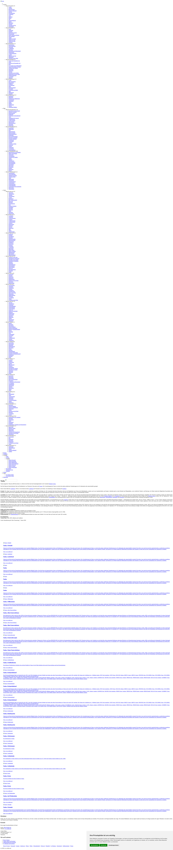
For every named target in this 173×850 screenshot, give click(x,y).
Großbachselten (12, 220)
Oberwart (11, 268)
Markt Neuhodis (12, 251)
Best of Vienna (6, 840)
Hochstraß (11, 124)
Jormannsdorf (11, 231)
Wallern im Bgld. (12, 38)
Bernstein (11, 202)
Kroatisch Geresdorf (13, 137)
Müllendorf (11, 57)
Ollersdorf (11, 372)
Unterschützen (12, 308)
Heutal (10, 349)
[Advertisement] (86, 531)
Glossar (7, 457)
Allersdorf (11, 192)
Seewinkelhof (12, 36)
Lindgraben (11, 147)
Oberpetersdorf (12, 162)
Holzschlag (11, 228)
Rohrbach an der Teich (13, 280)
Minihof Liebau (12, 428)
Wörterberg (11, 402)
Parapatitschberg (12, 269)
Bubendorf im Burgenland (14, 110)
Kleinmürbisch (12, 351)
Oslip (10, 62)
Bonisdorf (11, 405)
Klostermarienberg (13, 134)
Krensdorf (11, 88)
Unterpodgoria (12, 307)
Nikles (31, 846)
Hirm (10, 86)
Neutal (10, 158)
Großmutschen (12, 119)
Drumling (11, 208)
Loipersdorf (11, 247)
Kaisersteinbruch (12, 20)
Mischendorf (11, 253)
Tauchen (10, 302)
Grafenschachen (12, 218)
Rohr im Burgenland (13, 379)
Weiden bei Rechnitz (13, 311)
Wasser (4, 472)
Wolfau (10, 318)
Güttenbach (11, 340)
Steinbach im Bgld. (13, 175)
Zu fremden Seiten (10, 476)
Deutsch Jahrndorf (12, 10)
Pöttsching (11, 97)
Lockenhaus (11, 148)
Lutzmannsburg (12, 150)
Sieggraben (11, 101)
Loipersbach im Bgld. (13, 90)
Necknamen (8, 468)
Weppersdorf (11, 189)
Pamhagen (11, 30)
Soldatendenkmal (14, 514)
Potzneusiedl (11, 34)
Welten (10, 449)
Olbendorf (11, 371)
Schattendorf (11, 99)
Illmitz (10, 18)
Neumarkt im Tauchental (14, 258)
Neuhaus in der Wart (13, 257)
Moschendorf (11, 364)
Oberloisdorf (11, 161)
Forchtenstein (11, 85)
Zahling (10, 451)
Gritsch (10, 414)
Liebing (10, 146)
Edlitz (10, 211)
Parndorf (10, 31)
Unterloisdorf (11, 182)
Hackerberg (11, 342)
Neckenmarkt (11, 156)
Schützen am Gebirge (13, 68)
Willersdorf (11, 317)
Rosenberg (11, 380)
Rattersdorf (11, 169)
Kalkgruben (11, 129)
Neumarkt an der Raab (13, 433)
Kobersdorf (11, 135)
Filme (7, 456)
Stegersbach (11, 385)
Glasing (10, 336)
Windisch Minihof (12, 450)
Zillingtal (11, 77)
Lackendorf (11, 141)
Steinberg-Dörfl (12, 176)
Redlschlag (11, 276)
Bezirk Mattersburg (13, 462)
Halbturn (10, 16)
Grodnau (10, 219)
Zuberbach (11, 320)
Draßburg (11, 84)
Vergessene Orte (9, 469)
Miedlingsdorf (12, 252)
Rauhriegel (11, 274)
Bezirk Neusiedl (12, 460)
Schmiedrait (11, 287)
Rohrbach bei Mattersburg (14, 98)
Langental (11, 145)
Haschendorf (11, 121)
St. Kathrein (11, 297)
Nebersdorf (11, 154)
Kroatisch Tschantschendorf (15, 353)
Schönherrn (11, 290)
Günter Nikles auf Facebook (9, 841)
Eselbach (64, 488)
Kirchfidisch (11, 236)
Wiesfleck (11, 316)
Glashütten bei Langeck (14, 118)
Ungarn (40, 486)
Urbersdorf (11, 399)
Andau (10, 7)
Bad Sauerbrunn (12, 81)
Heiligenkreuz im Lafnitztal (14, 417)
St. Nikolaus (11, 383)
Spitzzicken (11, 294)
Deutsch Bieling (12, 327)
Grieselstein (11, 413)
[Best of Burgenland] (2, 1)
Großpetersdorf (12, 222)
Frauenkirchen (12, 13)
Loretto (10, 54)
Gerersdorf (11, 335)
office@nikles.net (7, 827)
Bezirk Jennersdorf (13, 467)
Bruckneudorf (12, 9)
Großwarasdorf (12, 120)
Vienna (71, 846)
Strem (10, 390)
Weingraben (11, 187)
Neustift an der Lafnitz (13, 259)
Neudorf (10, 24)
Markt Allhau (11, 250)
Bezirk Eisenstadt (12, 461)
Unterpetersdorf (12, 184)
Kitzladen (11, 237)
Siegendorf (11, 69)
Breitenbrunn (11, 45)
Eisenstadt (11, 47)
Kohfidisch (11, 242)
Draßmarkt (11, 114)
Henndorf (11, 418)
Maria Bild (11, 427)
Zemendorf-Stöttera (13, 107)
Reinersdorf (11, 378)
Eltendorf (11, 412)
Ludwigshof (11, 362)
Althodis (10, 195)
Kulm (10, 357)
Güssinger (66, 499)
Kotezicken (11, 244)
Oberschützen (12, 267)
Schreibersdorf (12, 291)
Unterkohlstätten (12, 306)
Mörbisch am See (12, 56)
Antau (10, 80)
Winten (10, 401)
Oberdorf (11, 262)
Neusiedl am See (12, 25)
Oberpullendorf (12, 163)
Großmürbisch (12, 338)
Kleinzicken (11, 241)
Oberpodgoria (12, 266)
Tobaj (10, 395)
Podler (10, 272)
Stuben (10, 298)
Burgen (4, 452)
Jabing (10, 230)
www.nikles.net (7, 828)
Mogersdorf (11, 429)
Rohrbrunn (11, 439)
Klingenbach (11, 52)
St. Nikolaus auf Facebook (9, 843)
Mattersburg (11, 92)
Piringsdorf (11, 167)
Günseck (10, 223)
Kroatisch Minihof (12, 139)
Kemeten (11, 235)
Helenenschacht (12, 123)
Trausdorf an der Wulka (14, 73)
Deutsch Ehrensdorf (13, 328)
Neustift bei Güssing (13, 369)
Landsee (10, 142)
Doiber (10, 410)
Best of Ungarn (6, 846)
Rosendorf (11, 440)
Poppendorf (11, 436)
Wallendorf (11, 446)
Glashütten (11, 215)
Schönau (10, 289)
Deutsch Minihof (12, 406)
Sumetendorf (11, 394)
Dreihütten (11, 207)
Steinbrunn (11, 70)
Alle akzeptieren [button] (94, 845)
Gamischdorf (11, 334)
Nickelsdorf (11, 26)
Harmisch (11, 225)
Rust (10, 64)
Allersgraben (11, 193)
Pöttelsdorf (11, 96)
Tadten (10, 37)
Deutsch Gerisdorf (12, 112)
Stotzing (10, 71)
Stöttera (10, 103)
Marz (10, 91)
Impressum (5, 477)
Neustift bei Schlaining (13, 261)
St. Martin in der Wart (13, 300)
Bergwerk (11, 201)
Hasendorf (11, 345)
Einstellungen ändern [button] (114, 845)
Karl (10, 130)
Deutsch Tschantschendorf (14, 329)
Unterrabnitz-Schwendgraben (15, 186)
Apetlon (10, 8)
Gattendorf (11, 14)
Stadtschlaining (12, 295)
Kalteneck (11, 234)
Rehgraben (11, 377)
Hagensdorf (11, 344)
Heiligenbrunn (12, 346)
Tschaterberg (11, 303)
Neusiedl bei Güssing (13, 368)
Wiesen (10, 106)
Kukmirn (11, 356)
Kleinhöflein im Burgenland (15, 51)
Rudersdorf (11, 441)
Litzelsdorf (11, 246)
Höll (10, 229)
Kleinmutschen (12, 131)
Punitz (10, 373)
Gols (10, 15)
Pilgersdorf (11, 165)
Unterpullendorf (12, 185)
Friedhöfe (5, 454)
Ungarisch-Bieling (12, 400)
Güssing (10, 339)
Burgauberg (11, 325)
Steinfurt (10, 386)
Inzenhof (10, 350)
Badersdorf (11, 198)
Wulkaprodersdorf (12, 75)
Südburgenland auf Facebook (9, 842)
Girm (10, 117)
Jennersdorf (11, 419)
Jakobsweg (22, 846)
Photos (27, 846)
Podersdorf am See (13, 32)
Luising (10, 363)
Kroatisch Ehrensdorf (13, 352)
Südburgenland (66, 846)
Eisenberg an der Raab (13, 411)
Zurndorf (11, 42)
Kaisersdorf (11, 128)
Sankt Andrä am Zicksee (14, 35)
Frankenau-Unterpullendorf (14, 115)
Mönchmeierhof (12, 255)
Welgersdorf (11, 314)
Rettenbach (11, 278)
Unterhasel (11, 305)
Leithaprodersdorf (12, 53)
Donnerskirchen (12, 46)
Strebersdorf (11, 179)
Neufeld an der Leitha (13, 58)
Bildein (10, 323)
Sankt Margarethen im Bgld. (15, 66)
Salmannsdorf (12, 173)
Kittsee (10, 21)
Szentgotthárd (52, 497)
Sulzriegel (11, 296)
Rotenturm (11, 281)
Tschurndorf (11, 180)
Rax (9, 438)
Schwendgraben (12, 174)
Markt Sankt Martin (13, 153)
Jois (9, 19)
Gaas (10, 333)
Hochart (10, 226)
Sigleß (10, 102)
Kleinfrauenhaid (12, 87)
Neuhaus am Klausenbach (14, 432)
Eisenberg (11, 212)
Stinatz (10, 389)
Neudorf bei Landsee (13, 157)
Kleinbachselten (12, 239)
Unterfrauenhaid (12, 181)
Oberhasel (11, 263)
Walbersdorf (11, 104)
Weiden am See (12, 40)
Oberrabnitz (11, 164)
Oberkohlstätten (12, 264)
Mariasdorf (11, 248)
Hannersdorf (11, 224)
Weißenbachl (11, 313)
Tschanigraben (12, 396)
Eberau (10, 330)
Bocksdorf (11, 324)
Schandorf (11, 286)
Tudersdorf (11, 397)
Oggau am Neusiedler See (14, 60)
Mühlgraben (11, 430)
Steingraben (11, 388)
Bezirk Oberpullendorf (13, 463)
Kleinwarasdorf (12, 132)
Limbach (10, 361)
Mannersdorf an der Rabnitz (15, 152)
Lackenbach (11, 140)
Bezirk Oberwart (12, 465)
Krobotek (11, 423)
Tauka (10, 444)
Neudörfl (11, 93)
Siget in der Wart (12, 292)
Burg (10, 204)
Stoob (10, 178)
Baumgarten (11, 82)
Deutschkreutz (12, 113)
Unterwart (11, 309)
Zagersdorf (11, 76)
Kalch (10, 421)
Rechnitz (10, 275)
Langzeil (10, 360)
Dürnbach (11, 209)
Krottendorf (11, 355)
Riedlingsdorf (11, 279)
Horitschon (11, 125)
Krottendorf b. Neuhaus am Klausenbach (17, 424)
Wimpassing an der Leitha (14, 74)
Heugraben (11, 347)
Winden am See (12, 41)
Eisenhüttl (11, 331)
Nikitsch (10, 159)
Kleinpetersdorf (12, 240)
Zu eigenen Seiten (10, 474)
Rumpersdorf (11, 283)
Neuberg (10, 366)
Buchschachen (12, 203)
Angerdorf (117, 496)
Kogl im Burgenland (13, 136)
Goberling (11, 217)
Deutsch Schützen (12, 206)
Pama (10, 29)
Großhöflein (11, 48)
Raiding (10, 168)
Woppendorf (11, 319)
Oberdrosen (11, 434)
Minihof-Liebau (151, 496)
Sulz (10, 392)
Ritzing (10, 170)
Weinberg (11, 312)
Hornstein (11, 49)
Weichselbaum (12, 447)
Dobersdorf (11, 408)
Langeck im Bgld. (12, 143)
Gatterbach (12, 488)
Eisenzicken (11, 213)
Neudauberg (11, 367)
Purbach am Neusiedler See (14, 63)
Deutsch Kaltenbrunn (13, 407)
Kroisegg (11, 245)
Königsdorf (11, 422)
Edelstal (10, 12)
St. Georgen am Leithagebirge (15, 65)
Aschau (10, 197)
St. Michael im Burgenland (14, 382)
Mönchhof (11, 23)
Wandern (8, 471)
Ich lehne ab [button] (103, 845)
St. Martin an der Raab (13, 443)
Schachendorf (12, 285)
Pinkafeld (11, 270)
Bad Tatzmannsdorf (13, 200)
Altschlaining (11, 196)
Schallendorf (11, 384)
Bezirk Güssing (12, 466)
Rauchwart (11, 375)
